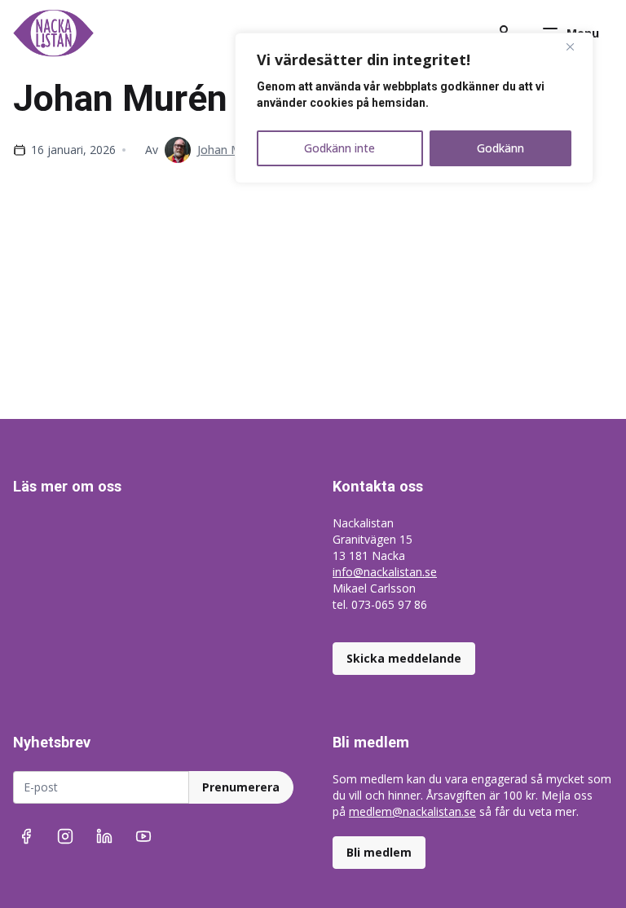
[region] (414, 108)
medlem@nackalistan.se (412, 811)
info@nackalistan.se (385, 572)
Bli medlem (379, 852)
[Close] (576, 46)
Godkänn (500, 148)
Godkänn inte (339, 148)
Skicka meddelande (403, 658)
